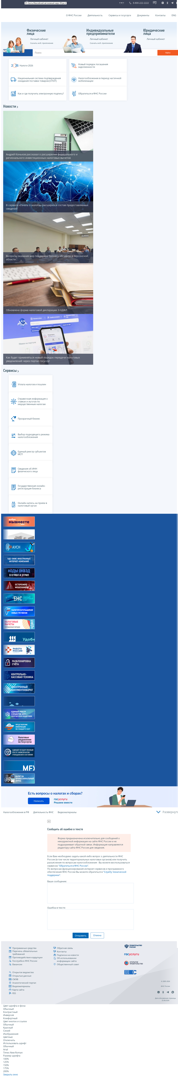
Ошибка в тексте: (56, 907)
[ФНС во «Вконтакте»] (163, 3)
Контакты (160, 15)
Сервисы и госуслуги (120, 15)
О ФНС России (73, 15)
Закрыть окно (10, 1074)
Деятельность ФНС (43, 812)
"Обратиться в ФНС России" (73, 865)
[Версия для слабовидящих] (122, 2)
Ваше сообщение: (57, 881)
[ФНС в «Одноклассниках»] (167, 3)
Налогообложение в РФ (16, 812)
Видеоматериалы (67, 812)
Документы (143, 15)
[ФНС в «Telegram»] (172, 3)
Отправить (80, 935)
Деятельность (95, 15)
